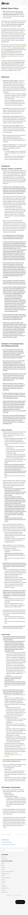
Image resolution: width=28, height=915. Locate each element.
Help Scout (20, 895)
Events (2, 883)
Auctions (3, 879)
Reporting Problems (5, 888)
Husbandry (3, 881)
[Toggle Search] (25, 850)
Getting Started (4, 859)
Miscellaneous (4, 892)
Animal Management (5, 877)
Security (3, 869)
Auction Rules (8, 48)
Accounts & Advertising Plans (7, 871)
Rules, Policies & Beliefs (6, 861)
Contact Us (9, 834)
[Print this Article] (25, 8)
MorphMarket (9, 895)
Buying (2, 863)
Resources (3, 890)
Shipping (3, 867)
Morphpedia (3, 886)
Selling (2, 865)
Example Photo (9, 436)
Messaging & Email (5, 873)
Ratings (3, 875)
